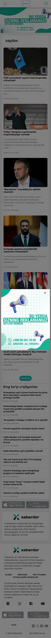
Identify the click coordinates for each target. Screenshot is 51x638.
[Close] (45, 293)
